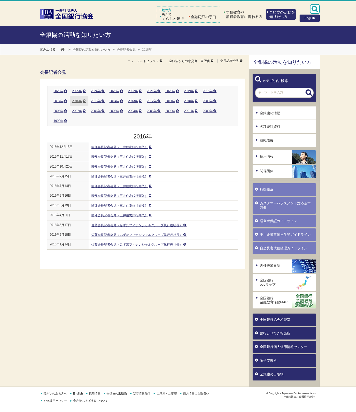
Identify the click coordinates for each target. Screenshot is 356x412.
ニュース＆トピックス (143, 61)
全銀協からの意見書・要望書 (189, 61)
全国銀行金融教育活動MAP (273, 300)
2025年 (77, 91)
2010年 (189, 101)
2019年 (189, 91)
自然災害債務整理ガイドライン (283, 248)
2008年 (58, 111)
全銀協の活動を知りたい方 (75, 35)
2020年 (170, 91)
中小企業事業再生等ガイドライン (285, 234)
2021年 (152, 91)
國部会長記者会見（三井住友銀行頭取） (119, 147)
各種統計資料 (270, 127)
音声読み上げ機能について (90, 401)
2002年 (170, 111)
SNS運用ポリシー (55, 401)
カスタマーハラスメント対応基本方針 (285, 205)
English (78, 393)
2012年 (152, 101)
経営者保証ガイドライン (278, 221)
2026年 (58, 91)
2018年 (208, 91)
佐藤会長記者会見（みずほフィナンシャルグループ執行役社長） (137, 225)
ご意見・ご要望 (166, 393)
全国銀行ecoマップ (268, 282)
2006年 (96, 111)
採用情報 (266, 156)
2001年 (189, 111)
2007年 (77, 111)
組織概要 (266, 140)
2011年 (170, 101)
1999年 (58, 121)
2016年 (77, 101)
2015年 (96, 101)
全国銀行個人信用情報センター (283, 347)
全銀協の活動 (270, 113)
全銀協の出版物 (272, 374)
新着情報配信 (141, 393)
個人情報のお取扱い (196, 393)
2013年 (133, 101)
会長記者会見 (126, 49)
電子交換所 (268, 360)
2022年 (133, 91)
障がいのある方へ (55, 393)
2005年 (114, 111)
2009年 (208, 101)
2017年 (58, 101)
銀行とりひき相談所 (275, 333)
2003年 (152, 111)
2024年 (96, 91)
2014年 (114, 101)
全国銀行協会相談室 (275, 320)
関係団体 (266, 171)
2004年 (133, 111)
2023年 (114, 91)
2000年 (208, 111)
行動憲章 (266, 189)
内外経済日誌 (270, 265)
